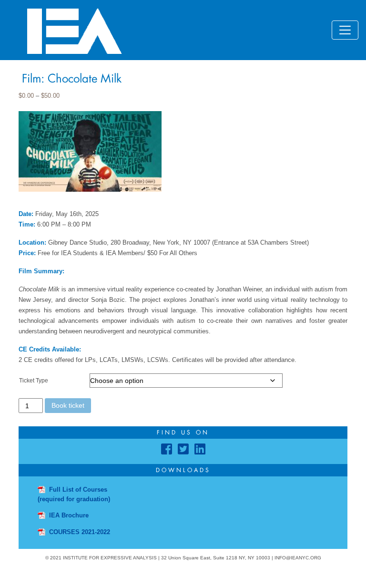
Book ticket (67, 405)
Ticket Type (33, 380)
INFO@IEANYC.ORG (297, 557)
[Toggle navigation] (345, 30)
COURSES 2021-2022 (79, 532)
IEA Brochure (69, 515)
